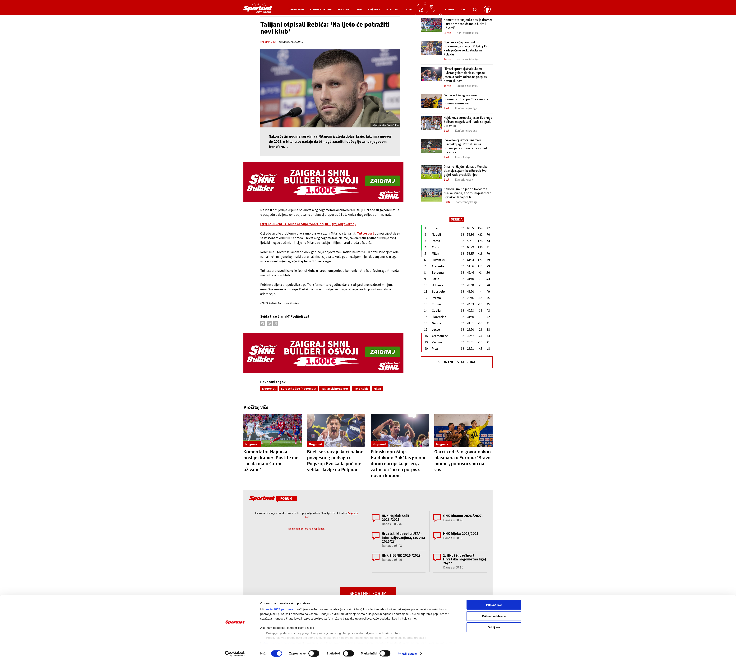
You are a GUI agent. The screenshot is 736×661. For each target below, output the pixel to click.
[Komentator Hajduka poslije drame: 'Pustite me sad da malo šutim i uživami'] (272, 431)
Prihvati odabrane (494, 616)
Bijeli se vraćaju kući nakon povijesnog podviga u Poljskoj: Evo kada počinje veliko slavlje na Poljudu (335, 460)
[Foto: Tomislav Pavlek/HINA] (330, 88)
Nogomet (269, 389)
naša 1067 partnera (279, 609)
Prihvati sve (494, 604)
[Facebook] (262, 323)
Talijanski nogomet (334, 389)
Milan (377, 389)
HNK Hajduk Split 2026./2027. (395, 517)
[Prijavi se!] (487, 9)
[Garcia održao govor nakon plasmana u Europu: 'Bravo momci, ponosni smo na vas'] (463, 431)
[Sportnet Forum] (272, 500)
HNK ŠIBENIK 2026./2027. (401, 555)
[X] (275, 323)
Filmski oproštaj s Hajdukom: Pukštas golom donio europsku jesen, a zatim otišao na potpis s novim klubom (398, 463)
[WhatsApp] (269, 323)
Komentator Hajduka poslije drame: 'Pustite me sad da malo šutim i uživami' (270, 460)
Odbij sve (494, 627)
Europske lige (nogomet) (298, 389)
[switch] (313, 653)
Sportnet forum (368, 593)
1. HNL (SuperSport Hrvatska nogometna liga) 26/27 (464, 559)
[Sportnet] (257, 9)
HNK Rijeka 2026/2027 (460, 533)
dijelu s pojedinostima (279, 642)
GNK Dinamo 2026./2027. (463, 516)
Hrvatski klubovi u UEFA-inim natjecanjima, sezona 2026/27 (403, 537)
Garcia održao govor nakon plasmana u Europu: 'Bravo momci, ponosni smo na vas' (462, 460)
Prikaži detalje (407, 653)
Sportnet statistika (456, 362)
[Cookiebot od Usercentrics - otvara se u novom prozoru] (235, 653)
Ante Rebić (361, 389)
